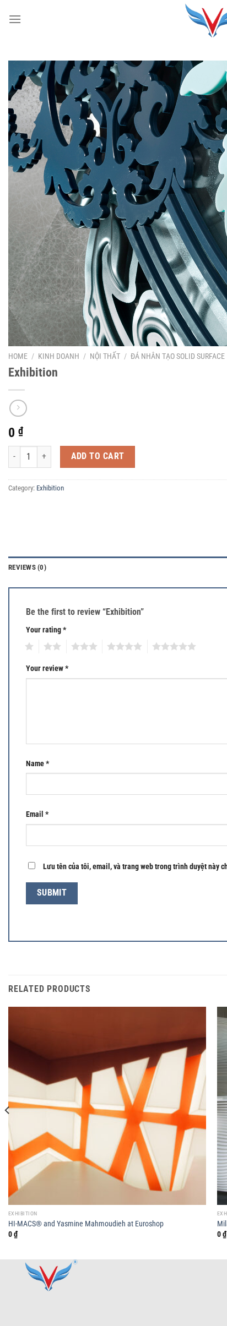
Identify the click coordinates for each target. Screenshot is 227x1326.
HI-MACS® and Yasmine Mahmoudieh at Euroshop (86, 1223)
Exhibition (50, 488)
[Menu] (14, 19)
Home (18, 356)
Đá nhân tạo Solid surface (178, 356)
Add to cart (98, 456)
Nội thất (105, 356)
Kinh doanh (58, 356)
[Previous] (7, 1132)
